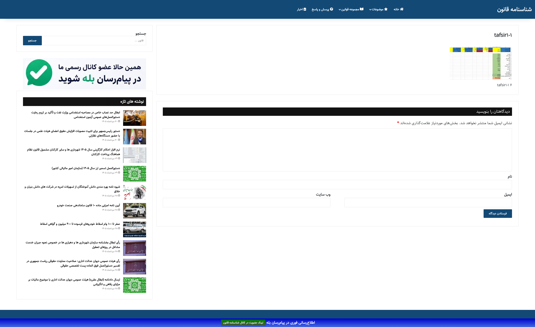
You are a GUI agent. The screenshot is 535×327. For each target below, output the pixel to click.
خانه (397, 9)
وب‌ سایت (323, 194)
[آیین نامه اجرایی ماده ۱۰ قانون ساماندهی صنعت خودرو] (134, 211)
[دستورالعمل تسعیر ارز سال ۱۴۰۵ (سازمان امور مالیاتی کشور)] (134, 174)
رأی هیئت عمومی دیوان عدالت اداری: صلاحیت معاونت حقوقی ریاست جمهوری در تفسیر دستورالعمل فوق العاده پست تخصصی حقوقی (73, 263)
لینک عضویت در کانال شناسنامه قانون (243, 323)
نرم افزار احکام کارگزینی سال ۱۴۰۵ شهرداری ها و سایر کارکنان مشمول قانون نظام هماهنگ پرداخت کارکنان (73, 152)
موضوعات (378, 9)
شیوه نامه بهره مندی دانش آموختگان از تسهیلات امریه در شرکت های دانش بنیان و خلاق (72, 189)
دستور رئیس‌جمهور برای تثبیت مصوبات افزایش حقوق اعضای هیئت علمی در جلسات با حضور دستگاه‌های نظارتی (72, 133)
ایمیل (508, 194)
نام (510, 176)
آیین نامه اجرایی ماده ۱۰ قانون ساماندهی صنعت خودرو (88, 205)
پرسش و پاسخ (321, 9)
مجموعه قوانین (350, 9)
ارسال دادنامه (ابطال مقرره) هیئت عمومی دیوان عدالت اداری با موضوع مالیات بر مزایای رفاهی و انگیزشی (74, 282)
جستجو (141, 34)
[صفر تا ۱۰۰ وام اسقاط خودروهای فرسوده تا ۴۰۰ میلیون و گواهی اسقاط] (134, 229)
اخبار (300, 9)
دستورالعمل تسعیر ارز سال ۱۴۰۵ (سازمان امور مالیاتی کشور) (86, 168)
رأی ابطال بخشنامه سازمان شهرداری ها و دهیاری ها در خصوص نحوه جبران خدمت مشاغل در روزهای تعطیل (73, 244)
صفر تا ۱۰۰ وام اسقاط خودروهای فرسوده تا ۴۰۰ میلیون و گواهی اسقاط (80, 224)
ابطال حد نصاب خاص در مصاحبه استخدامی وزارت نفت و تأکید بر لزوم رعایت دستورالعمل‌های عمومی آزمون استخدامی (75, 114)
